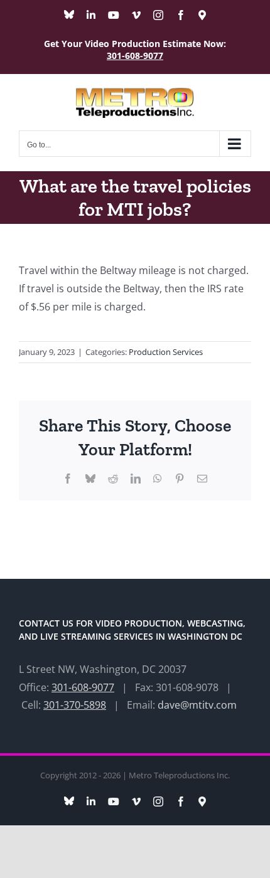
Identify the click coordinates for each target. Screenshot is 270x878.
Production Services (166, 351)
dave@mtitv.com (197, 705)
